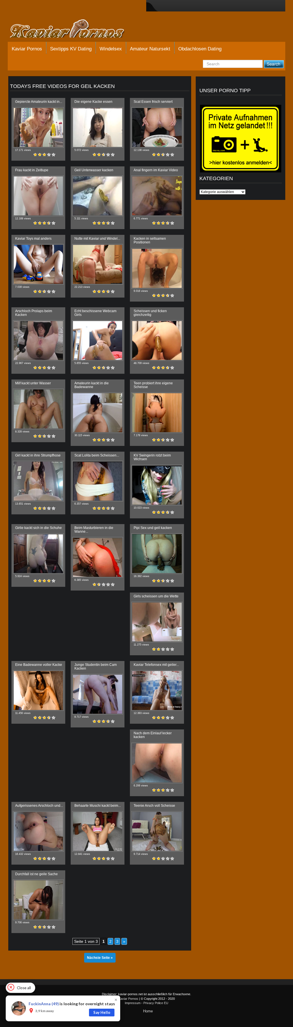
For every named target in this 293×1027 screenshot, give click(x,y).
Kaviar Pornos (27, 49)
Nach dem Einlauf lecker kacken (153, 735)
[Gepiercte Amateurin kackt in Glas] (38, 127)
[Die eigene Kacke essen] (97, 127)
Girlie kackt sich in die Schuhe (38, 528)
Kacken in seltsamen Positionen (150, 240)
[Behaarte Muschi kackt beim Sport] (97, 831)
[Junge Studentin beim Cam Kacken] (97, 694)
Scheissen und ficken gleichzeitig (150, 313)
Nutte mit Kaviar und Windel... (97, 239)
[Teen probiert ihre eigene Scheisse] (157, 413)
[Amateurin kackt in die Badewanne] (97, 413)
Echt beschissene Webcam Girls (95, 313)
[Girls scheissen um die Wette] (157, 622)
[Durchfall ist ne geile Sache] (38, 900)
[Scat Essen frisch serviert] (157, 127)
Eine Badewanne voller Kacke (38, 665)
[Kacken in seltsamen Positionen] (157, 268)
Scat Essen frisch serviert (153, 102)
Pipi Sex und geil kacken (153, 528)
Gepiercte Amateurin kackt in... (38, 102)
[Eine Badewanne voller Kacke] (38, 690)
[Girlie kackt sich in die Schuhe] (38, 554)
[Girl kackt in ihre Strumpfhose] (38, 481)
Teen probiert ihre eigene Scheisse (153, 385)
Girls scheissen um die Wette (156, 596)
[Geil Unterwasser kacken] (97, 196)
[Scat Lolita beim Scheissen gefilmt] (97, 481)
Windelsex (111, 49)
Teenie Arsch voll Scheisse (154, 806)
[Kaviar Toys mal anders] (38, 264)
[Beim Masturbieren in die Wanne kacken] (97, 557)
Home (148, 1011)
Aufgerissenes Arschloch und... (39, 806)
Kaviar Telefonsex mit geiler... (156, 665)
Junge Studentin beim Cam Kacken (95, 666)
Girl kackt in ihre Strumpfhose (38, 455)
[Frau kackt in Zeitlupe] (38, 196)
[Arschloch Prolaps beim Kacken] (38, 340)
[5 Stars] (53, 154)
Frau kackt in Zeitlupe (31, 170)
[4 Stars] (49, 154)
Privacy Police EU (155, 1003)
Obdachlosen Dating (199, 49)
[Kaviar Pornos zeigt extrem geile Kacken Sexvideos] (73, 29)
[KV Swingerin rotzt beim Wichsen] (157, 485)
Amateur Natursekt (150, 49)
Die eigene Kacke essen (93, 102)
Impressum (132, 1003)
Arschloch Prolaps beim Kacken (33, 313)
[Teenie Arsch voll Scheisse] (157, 831)
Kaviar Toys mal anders (33, 239)
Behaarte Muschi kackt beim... (97, 806)
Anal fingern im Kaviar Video (156, 170)
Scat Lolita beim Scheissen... (96, 455)
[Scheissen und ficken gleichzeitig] (157, 340)
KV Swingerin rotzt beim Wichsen (152, 457)
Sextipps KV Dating (71, 49)
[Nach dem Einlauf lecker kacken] (157, 763)
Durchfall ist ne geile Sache (36, 874)
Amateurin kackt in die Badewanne (91, 385)
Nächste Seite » (100, 958)
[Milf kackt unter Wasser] (38, 409)
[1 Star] (35, 154)
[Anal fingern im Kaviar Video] (157, 196)
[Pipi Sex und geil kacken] (157, 554)
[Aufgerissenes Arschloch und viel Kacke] (38, 831)
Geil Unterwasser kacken (93, 170)
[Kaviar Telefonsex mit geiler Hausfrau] (157, 690)
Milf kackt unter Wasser (33, 383)
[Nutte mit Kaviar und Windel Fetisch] (97, 264)
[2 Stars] (39, 154)
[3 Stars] (44, 154)
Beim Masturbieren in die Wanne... (93, 530)
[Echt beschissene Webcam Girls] (97, 340)
